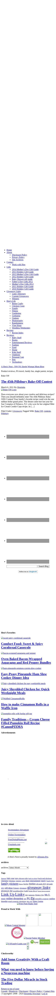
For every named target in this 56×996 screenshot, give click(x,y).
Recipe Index (17, 333)
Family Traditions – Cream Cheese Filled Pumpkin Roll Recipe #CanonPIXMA (25, 723)
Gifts (9, 267)
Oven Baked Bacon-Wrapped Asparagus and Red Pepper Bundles (26, 660)
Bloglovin (13, 991)
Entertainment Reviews (22, 342)
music (3, 899)
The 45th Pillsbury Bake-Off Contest (26, 381)
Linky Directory (19, 294)
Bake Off (39, 411)
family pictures (9, 883)
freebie (25, 884)
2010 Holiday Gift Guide (23, 289)
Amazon (3, 878)
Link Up (8, 894)
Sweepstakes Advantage (18, 830)
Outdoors (16, 355)
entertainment (35, 881)
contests (47, 411)
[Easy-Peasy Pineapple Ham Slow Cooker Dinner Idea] (21, 668)
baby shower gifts (21, 878)
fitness (21, 884)
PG (28, 898)
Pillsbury (5, 413)
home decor (33, 891)
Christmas (12, 881)
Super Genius (38, 901)
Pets (13, 359)
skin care (29, 901)
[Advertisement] (28, 121)
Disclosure (23, 991)
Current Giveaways (20, 296)
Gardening (16, 313)
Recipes (10, 330)
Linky (20, 894)
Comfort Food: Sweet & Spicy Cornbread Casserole (22, 645)
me (26, 895)
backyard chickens (45, 878)
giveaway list (6, 891)
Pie (33, 898)
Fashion (15, 345)
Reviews (10, 335)
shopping (22, 901)
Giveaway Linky (14, 291)
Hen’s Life (11, 301)
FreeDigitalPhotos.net (17, 839)
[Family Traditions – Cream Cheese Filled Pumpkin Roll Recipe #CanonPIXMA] (16, 713)
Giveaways (17, 411)
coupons (18, 881)
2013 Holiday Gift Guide (23, 272)
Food (14, 347)
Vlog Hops (16, 325)
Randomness (17, 323)
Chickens (4, 881)
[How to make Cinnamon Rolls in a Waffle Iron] (13, 698)
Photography (17, 320)
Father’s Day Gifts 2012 (22, 281)
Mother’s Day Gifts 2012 (23, 284)
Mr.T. (47, 894)
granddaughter (18, 891)
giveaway (23, 888)
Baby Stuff (16, 337)
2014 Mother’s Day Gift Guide (25, 269)
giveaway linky (39, 887)
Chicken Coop (18, 306)
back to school (33, 878)
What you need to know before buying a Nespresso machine (27, 971)
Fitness (15, 311)
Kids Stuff (16, 352)
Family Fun (50, 881)
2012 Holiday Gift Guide (23, 277)
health (26, 891)
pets (25, 899)
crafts (23, 881)
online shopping (14, 898)
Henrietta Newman (32, 993)
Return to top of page (10, 989)
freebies (32, 884)
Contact (10, 262)
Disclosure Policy (19, 255)
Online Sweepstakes (16, 835)
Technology (17, 362)
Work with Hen (18, 264)
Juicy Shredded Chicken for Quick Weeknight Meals (25, 691)
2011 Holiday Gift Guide (22, 286)
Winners (15, 299)
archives (4, 867)
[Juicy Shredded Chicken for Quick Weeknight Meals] (23, 683)
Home (9, 250)
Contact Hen (49, 991)
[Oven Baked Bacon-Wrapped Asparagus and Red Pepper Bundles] (18, 653)
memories (31, 895)
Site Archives (17, 260)
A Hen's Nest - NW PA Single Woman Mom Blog (22, 366)
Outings (15, 318)
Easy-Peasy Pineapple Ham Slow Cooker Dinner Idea (24, 675)
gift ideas (9, 888)
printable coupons (42, 899)
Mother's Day (39, 895)
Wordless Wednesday (21, 328)
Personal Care (18, 357)
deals (27, 881)
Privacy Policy (18, 257)
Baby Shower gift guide (22, 279)
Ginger (16, 888)
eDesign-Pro (42, 857)
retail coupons (13, 901)
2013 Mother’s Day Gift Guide (25, 274)
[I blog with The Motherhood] (45, 925)
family (43, 881)
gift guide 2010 (41, 884)
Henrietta (21, 387)
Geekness (16, 316)
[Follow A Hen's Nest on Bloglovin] (28, 572)
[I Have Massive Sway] (28, 944)
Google (4, 991)
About (9, 252)
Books (15, 340)
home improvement (44, 891)
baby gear (10, 878)
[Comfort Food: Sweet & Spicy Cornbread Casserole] (16, 638)
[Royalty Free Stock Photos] (14, 851)
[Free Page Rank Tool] (27, 904)
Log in (44, 993)
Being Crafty (17, 303)
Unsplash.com (14, 844)
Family (15, 308)
